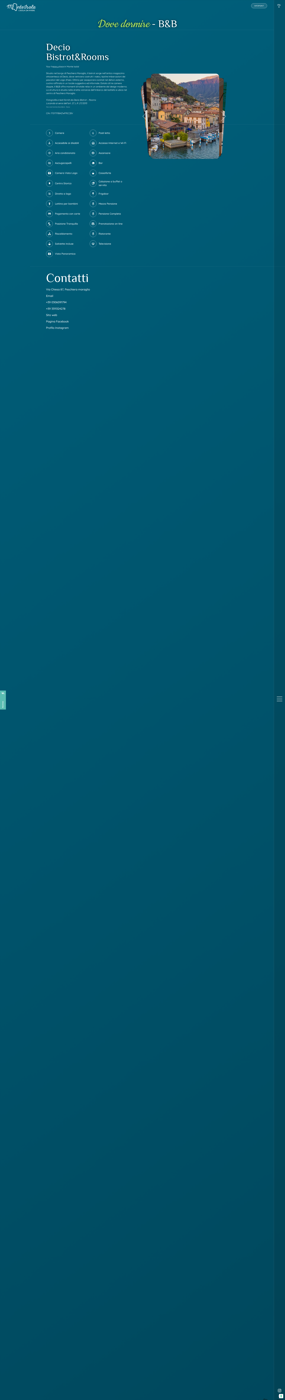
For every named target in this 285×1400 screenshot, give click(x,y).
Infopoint (259, 6)
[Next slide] (223, 116)
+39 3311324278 (55, 308)
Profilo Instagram (57, 327)
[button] (279, 6)
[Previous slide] (145, 116)
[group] (185, 116)
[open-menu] (279, 699)
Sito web (51, 315)
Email (49, 296)
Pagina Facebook (57, 321)
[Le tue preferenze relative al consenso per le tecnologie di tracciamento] (281, 1396)
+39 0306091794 (56, 302)
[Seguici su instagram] (279, 1390)
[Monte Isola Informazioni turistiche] (21, 7)
